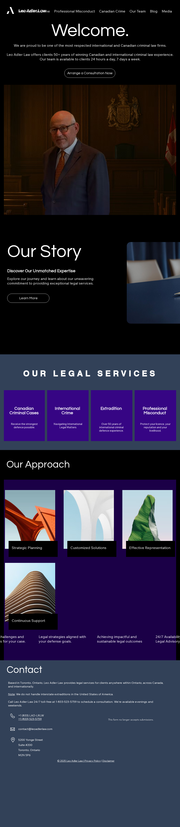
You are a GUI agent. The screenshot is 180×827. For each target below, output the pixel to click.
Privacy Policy (92, 760)
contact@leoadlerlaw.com (35, 729)
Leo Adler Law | (75, 760)
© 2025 (61, 760)
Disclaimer (108, 760)
